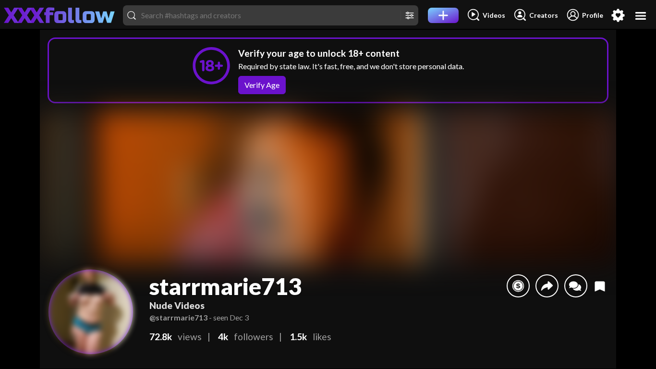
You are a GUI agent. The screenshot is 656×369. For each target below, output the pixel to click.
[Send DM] (575, 285)
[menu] (641, 15)
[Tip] (518, 285)
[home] (59, 15)
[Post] (443, 15)
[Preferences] (618, 15)
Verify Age (261, 84)
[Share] (547, 285)
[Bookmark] (599, 286)
